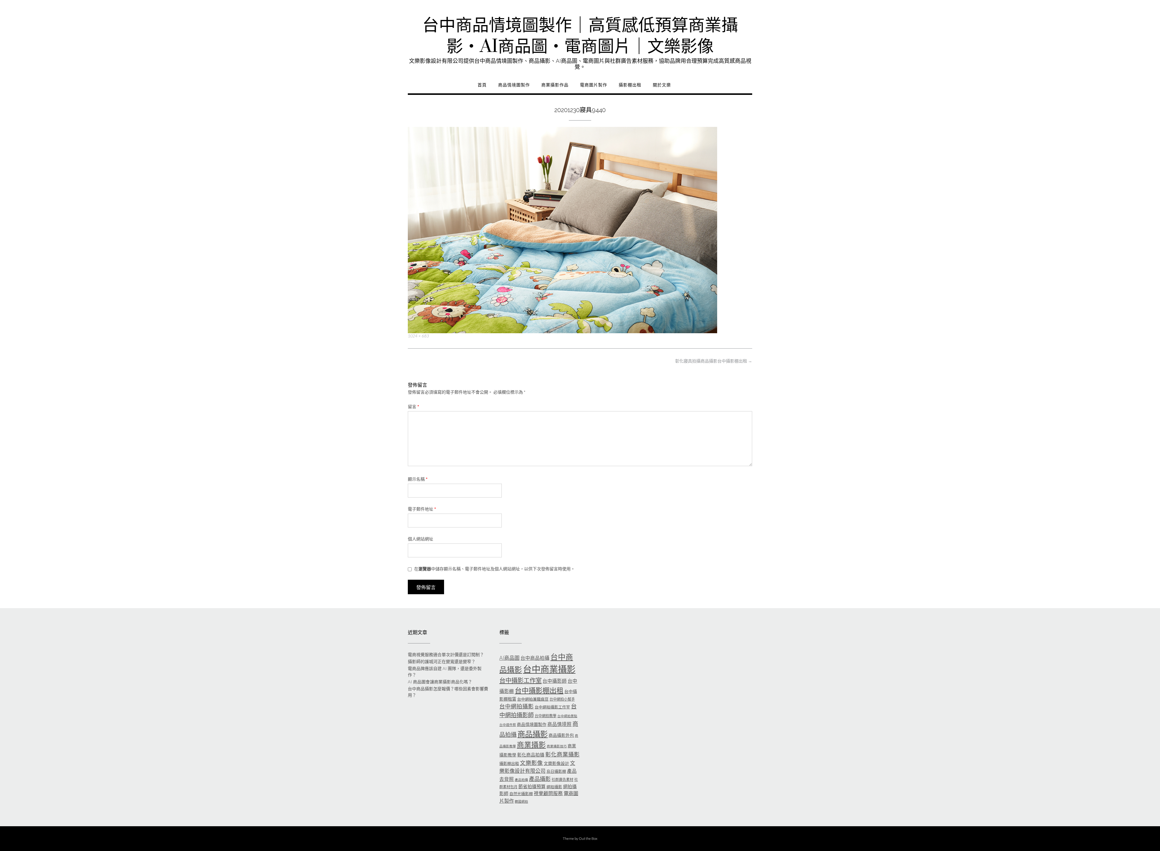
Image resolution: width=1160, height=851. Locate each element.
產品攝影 (540, 778)
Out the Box (588, 838)
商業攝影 (531, 744)
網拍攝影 (554, 786)
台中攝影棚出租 (539, 690)
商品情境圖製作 (514, 84)
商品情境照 (559, 724)
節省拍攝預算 (532, 786)
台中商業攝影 (549, 669)
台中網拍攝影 (516, 706)
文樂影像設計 (556, 763)
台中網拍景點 (567, 716)
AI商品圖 (509, 658)
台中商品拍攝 (534, 658)
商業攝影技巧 (557, 746)
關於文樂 (662, 84)
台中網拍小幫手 (562, 699)
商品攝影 (532, 733)
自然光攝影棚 (521, 793)
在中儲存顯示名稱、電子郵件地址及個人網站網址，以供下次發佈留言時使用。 (494, 568)
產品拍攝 (521, 780)
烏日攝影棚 (556, 771)
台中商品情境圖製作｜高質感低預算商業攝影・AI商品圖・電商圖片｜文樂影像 (580, 36)
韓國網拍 (521, 801)
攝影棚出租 (630, 84)
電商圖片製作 (593, 84)
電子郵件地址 (422, 508)
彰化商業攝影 (562, 754)
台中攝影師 (555, 681)
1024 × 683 (418, 336)
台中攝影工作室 (520, 680)
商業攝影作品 (555, 84)
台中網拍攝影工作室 (552, 706)
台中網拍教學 (545, 716)
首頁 (482, 84)
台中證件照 (507, 725)
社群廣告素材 (562, 779)
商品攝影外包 (561, 735)
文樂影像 (531, 762)
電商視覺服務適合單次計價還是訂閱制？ (446, 654)
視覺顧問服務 (548, 793)
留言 (413, 406)
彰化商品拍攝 (530, 754)
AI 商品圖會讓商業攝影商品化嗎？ (440, 681)
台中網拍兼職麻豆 (533, 699)
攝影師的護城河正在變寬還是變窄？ (441, 661)
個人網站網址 (420, 538)
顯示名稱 (418, 479)
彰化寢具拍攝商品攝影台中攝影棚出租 (713, 360)
